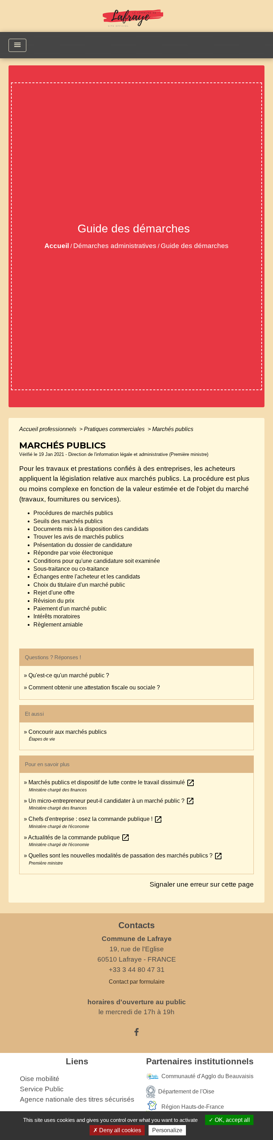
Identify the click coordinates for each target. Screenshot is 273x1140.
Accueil (56, 245)
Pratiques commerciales (115, 429)
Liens (77, 1061)
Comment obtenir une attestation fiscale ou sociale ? (94, 687)
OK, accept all (231, 1120)
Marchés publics (172, 429)
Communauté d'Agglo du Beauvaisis (207, 1076)
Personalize (167, 1130)
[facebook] (136, 1032)
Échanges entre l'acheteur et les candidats (86, 577)
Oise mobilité (39, 1078)
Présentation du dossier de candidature (82, 545)
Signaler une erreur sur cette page (202, 884)
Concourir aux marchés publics (67, 732)
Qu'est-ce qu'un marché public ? (68, 675)
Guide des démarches (195, 245)
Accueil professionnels (48, 429)
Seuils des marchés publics (68, 521)
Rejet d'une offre (54, 593)
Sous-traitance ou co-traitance (71, 569)
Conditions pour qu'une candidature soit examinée (96, 561)
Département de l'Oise (186, 1091)
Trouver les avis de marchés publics (78, 537)
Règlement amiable (58, 625)
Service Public (42, 1089)
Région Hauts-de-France (192, 1107)
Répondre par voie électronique (73, 553)
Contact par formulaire (137, 982)
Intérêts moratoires (56, 616)
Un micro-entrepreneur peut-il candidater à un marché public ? (111, 801)
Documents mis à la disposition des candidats (91, 529)
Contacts (136, 925)
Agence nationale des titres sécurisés (77, 1099)
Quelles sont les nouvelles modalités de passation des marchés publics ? (125, 856)
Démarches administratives (114, 245)
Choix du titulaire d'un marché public (79, 585)
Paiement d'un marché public (70, 609)
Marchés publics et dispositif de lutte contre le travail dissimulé (111, 782)
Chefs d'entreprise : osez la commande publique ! (95, 819)
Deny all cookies (119, 1130)
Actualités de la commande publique (79, 837)
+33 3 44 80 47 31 (137, 969)
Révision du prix (53, 601)
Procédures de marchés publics (73, 513)
